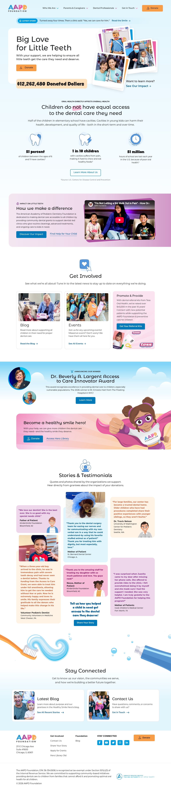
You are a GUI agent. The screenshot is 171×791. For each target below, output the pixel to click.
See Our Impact (137, 86)
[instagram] (120, 742)
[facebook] (99, 742)
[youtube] (106, 742)
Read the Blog (27, 344)
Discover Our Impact (31, 234)
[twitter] (113, 742)
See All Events (76, 344)
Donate (29, 68)
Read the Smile (120, 21)
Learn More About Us (86, 172)
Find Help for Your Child (63, 234)
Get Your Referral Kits (131, 326)
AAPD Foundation (17, 8)
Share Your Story (85, 623)
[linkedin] (126, 742)
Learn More (85, 400)
